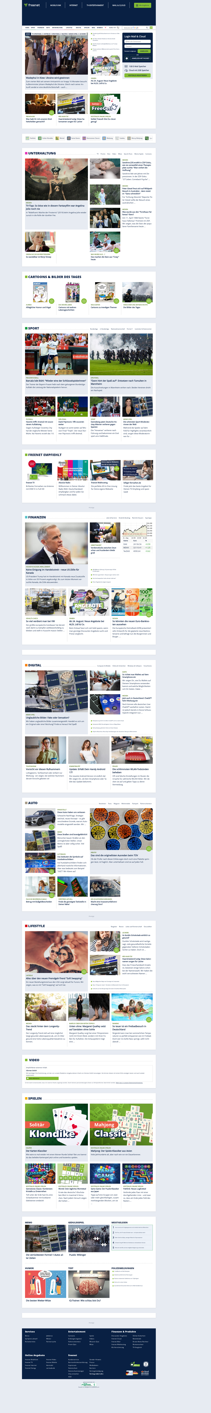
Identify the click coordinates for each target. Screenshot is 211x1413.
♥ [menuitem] (105, 27)
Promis (103, 154)
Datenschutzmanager (76, 1371)
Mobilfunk (55, 5)
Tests (110, 803)
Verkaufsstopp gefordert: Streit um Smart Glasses (105, 728)
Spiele (92, 1336)
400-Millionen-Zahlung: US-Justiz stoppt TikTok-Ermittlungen (104, 570)
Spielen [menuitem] (86, 27)
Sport (33, 328)
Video (114, 154)
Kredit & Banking (124, 518)
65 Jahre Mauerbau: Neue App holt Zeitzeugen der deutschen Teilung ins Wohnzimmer (115, 731)
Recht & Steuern (137, 518)
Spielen (35, 1098)
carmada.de (50, 1368)
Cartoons (149, 154)
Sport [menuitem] (33, 27)
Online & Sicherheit (119, 666)
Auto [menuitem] (48, 27)
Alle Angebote (144, 5)
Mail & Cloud (118, 5)
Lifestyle (36, 926)
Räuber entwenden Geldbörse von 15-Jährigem (126, 1278)
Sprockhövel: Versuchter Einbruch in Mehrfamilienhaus (128, 1285)
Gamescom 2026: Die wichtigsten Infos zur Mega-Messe (107, 724)
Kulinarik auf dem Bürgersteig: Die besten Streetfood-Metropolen (109, 988)
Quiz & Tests (128, 154)
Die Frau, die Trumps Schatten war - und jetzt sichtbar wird (130, 1232)
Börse (27, 1336)
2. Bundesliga (104, 328)
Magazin (117, 803)
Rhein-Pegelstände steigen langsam (102, 582)
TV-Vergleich (137, 1347)
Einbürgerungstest (75, 1339)
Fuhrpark (135, 803)
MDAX (126, 547)
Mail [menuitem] (93, 27)
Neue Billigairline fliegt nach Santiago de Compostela (106, 981)
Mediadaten (94, 1365)
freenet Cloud (116, 1339)
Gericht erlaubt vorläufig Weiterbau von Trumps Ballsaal (105, 44)
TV (98, 154)
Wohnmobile (125, 803)
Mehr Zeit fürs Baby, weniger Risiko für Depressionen (128, 1237)
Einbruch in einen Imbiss (120, 1282)
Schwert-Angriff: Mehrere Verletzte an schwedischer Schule (130, 1242)
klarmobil (49, 1365)
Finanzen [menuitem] (40, 27)
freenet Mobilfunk (31, 1359)
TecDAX (126, 551)
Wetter (48, 1339)
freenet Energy (30, 1368)
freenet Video (51, 1359)
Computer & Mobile (104, 666)
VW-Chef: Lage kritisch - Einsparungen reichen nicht (106, 575)
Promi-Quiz (72, 1344)
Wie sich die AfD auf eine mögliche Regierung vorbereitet (129, 1247)
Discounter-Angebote (119, 1336)
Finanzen (37, 517)
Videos (92, 1339)
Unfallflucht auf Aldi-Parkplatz (122, 1271)
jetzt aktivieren (34, 1078)
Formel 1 (130, 328)
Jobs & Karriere (112, 518)
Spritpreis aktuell (31, 1339)
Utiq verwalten (73, 1374)
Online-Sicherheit (139, 1336)
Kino (108, 154)
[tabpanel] (56, 61)
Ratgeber (114, 926)
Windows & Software (135, 666)
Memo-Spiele (138, 154)
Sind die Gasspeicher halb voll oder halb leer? (104, 578)
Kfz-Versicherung (117, 1347)
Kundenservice (73, 1359)
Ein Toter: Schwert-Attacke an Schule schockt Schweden (104, 39)
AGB (69, 1377)
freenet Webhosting (118, 1344)
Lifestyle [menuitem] (69, 27)
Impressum (72, 1365)
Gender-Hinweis (95, 1359)
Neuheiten (102, 803)
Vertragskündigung (96, 1371)
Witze (120, 154)
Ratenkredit (137, 1339)
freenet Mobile (51, 1362)
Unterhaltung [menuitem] (57, 27)
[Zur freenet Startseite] (32, 5)
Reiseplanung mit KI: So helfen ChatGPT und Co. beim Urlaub (108, 720)
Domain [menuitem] (100, 27)
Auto (33, 803)
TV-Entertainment (95, 5)
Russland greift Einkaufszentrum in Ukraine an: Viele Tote (106, 34)
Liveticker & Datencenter (143, 328)
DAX (125, 544)
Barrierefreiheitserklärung (78, 1362)
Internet (73, 5)
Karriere (92, 1368)
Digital (34, 665)
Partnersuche (51, 1342)
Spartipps (148, 518)
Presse (92, 1362)
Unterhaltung (42, 153)
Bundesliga (94, 328)
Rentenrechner (138, 1344)
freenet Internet (31, 1365)
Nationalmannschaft (118, 328)
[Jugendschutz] (89, 1384)
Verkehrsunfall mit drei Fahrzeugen (123, 1275)
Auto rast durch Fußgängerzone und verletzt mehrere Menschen (131, 1227)
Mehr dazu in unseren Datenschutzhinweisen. (129, 1083)
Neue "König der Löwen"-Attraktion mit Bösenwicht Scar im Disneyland (111, 985)
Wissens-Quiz (94, 1342)
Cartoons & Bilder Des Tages (54, 277)
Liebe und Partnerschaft (134, 926)
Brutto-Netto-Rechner (140, 1342)
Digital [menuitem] (78, 27)
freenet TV (29, 1362)
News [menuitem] (27, 27)
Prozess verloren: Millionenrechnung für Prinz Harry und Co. (106, 49)
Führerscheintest (146, 803)
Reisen (121, 926)
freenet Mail (115, 1342)
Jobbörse (49, 1336)
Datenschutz (72, 1368)
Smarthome (148, 666)
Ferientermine (30, 1342)
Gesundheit (148, 926)
